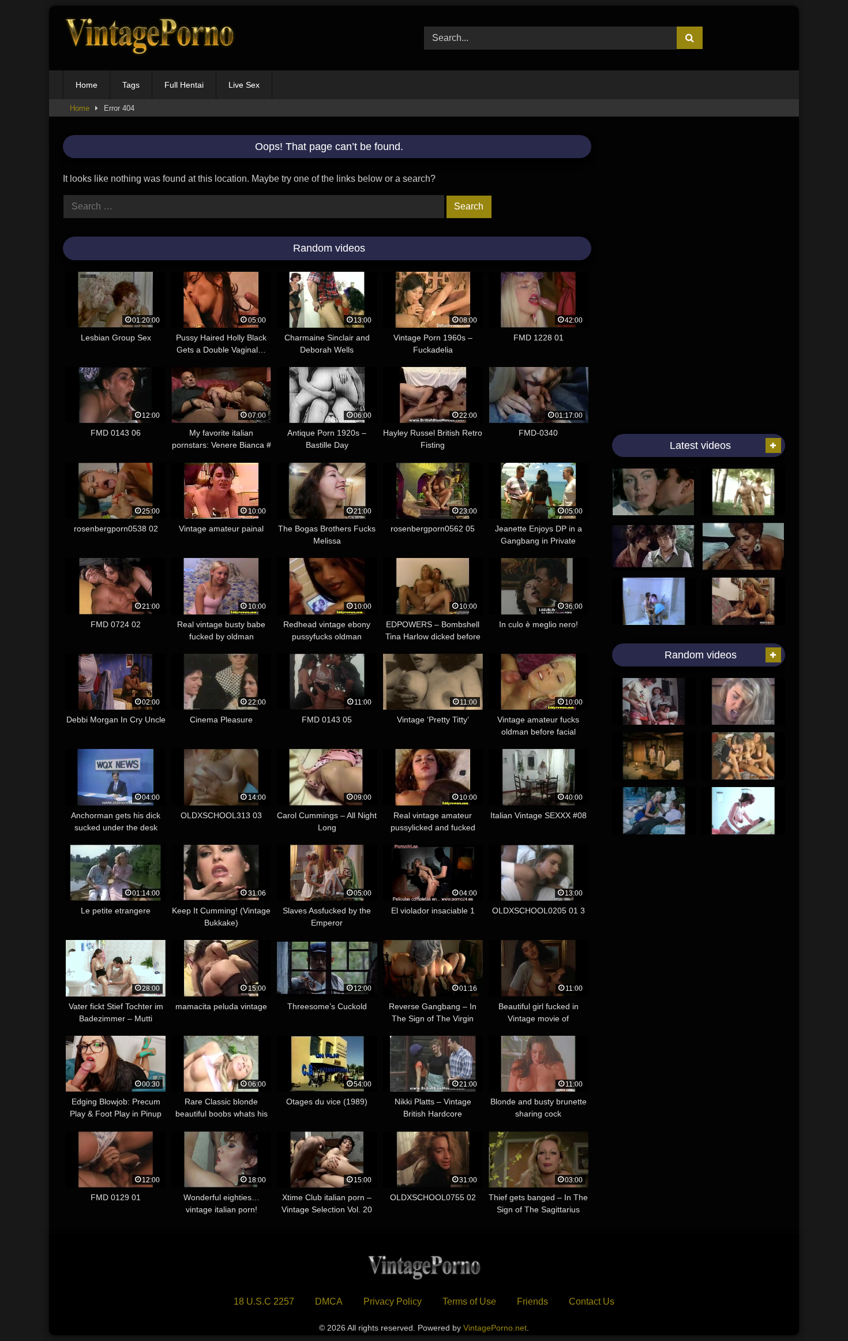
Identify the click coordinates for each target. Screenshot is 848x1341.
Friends (532, 1301)
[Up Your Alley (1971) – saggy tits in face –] (743, 810)
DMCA (329, 1301)
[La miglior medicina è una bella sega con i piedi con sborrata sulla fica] (743, 601)
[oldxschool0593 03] (654, 810)
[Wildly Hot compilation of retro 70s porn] (743, 756)
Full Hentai (184, 84)
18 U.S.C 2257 (264, 1301)
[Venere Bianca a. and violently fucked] (654, 756)
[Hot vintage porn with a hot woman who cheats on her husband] (654, 492)
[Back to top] (812, 1306)
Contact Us (591, 1301)
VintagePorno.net (495, 1327)
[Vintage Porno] (149, 38)
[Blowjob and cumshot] (743, 492)
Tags (131, 84)
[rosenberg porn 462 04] (654, 601)
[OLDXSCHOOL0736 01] (743, 546)
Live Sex (244, 84)
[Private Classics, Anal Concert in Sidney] (743, 701)
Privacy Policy (392, 1301)
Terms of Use (469, 1301)
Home (86, 84)
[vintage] (654, 546)
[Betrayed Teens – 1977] (654, 701)
